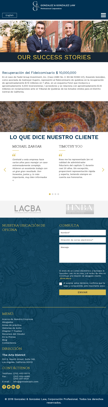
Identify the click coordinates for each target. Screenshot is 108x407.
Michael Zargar (27, 146)
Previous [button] (4, 170)
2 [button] (52, 194)
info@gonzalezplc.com (25, 381)
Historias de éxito (12, 328)
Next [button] (103, 170)
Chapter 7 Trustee (12, 331)
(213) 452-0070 (21, 373)
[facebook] (4, 387)
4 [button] (58, 194)
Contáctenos (9, 343)
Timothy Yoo (70, 146)
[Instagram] (18, 387)
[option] (30, 163)
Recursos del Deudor (13, 334)
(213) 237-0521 (21, 378)
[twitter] (9, 387)
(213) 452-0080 (21, 376)
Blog (4, 340)
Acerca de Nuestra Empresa (17, 319)
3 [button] (55, 194)
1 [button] (50, 194)
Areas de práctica (11, 325)
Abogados (7, 322)
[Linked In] (13, 387)
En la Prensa (9, 337)
